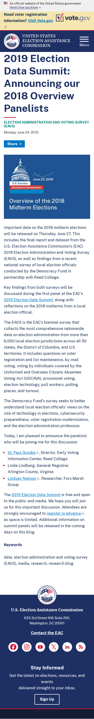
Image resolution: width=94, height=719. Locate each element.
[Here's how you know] (47, 5)
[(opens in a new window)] (13, 647)
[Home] (12, 48)
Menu (84, 44)
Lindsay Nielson (22, 478)
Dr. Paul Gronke (21, 452)
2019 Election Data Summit (28, 300)
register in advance (64, 513)
